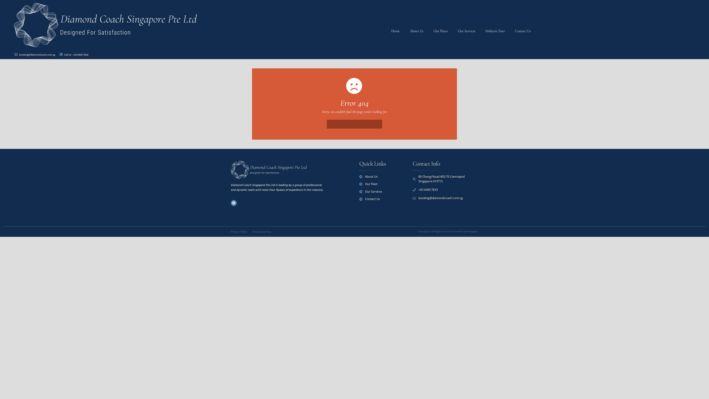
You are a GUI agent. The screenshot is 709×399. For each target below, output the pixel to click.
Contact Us (522, 31)
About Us (416, 31)
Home (395, 31)
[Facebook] (234, 203)
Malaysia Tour (495, 31)
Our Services (466, 31)
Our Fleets (441, 31)
